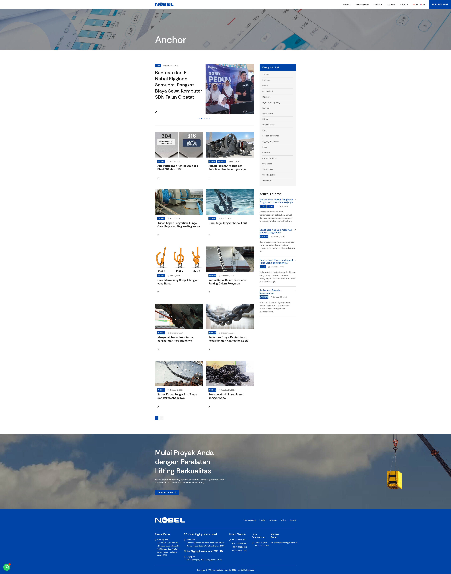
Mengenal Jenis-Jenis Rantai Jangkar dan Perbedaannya (175, 338)
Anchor (161, 161)
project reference (270, 135)
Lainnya (265, 108)
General (266, 97)
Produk (376, 4)
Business (266, 80)
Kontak (293, 520)
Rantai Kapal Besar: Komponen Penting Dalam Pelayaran (227, 281)
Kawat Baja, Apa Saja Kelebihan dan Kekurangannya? (276, 231)
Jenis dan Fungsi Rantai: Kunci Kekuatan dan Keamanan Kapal (228, 338)
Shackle (266, 152)
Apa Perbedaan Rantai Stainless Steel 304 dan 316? (177, 167)
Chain (265, 85)
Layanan (391, 4)
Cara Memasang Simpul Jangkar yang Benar (178, 281)
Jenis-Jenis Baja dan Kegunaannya (270, 291)
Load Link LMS (268, 124)
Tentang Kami (362, 4)
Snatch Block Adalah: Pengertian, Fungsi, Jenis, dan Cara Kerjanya (276, 201)
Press (158, 66)
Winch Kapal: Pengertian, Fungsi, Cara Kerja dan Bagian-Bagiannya (178, 224)
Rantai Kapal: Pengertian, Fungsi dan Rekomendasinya (177, 396)
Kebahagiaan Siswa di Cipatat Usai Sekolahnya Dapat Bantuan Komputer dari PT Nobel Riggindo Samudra (178, 87)
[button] (199, 118)
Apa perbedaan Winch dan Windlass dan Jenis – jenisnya (227, 167)
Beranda (347, 4)
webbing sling (268, 175)
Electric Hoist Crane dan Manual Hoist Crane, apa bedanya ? (276, 261)
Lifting (265, 119)
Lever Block (267, 113)
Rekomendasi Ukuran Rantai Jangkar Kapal (226, 396)
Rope (264, 147)
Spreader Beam (269, 158)
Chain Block (267, 91)
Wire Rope (221, 161)
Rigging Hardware (270, 141)
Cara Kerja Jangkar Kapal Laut (227, 223)
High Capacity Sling (271, 102)
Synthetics (267, 163)
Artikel (402, 4)
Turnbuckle (267, 169)
